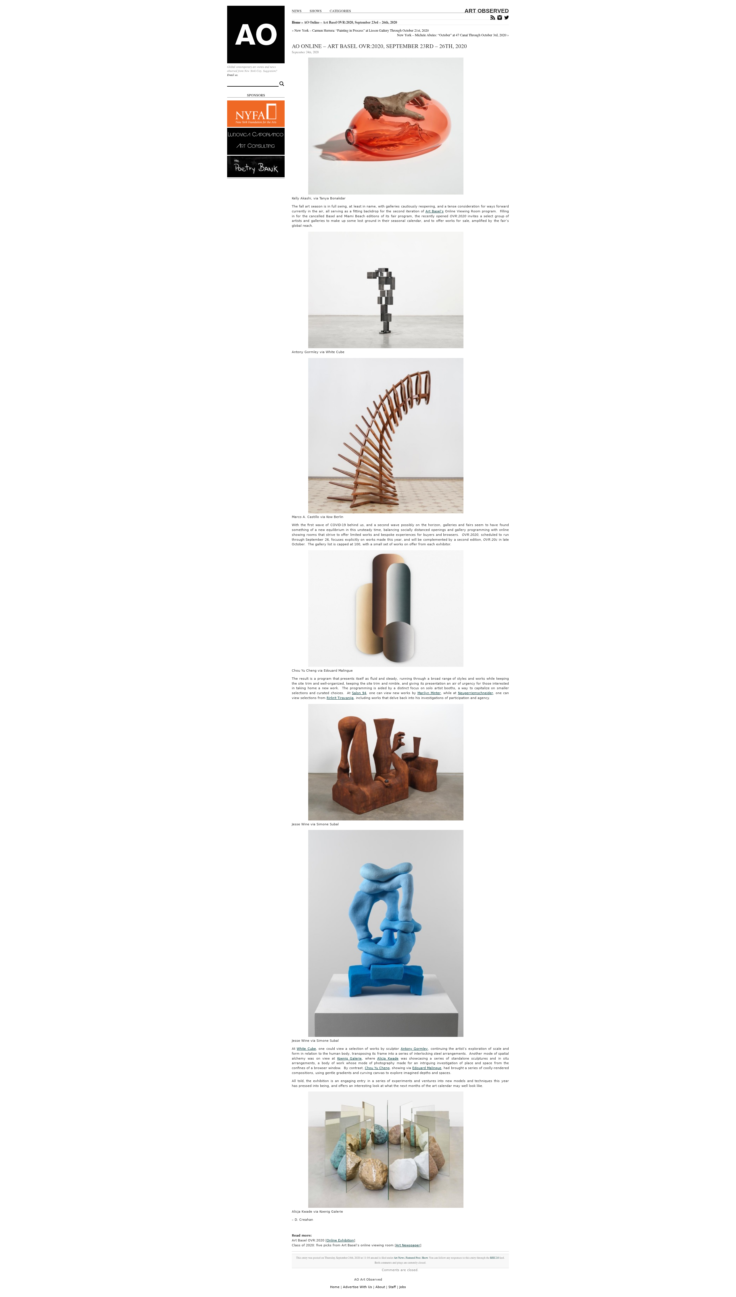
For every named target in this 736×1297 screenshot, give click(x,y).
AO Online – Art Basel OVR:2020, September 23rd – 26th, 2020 (379, 45)
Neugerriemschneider (475, 693)
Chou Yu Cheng (377, 1068)
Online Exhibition (340, 1240)
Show (425, 1258)
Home (296, 22)
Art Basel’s (434, 211)
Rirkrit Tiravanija (340, 698)
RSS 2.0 (494, 1258)
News (297, 11)
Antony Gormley (414, 1049)
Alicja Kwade (387, 1058)
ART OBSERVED (487, 11)
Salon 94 (359, 693)
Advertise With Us (357, 1287)
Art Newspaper (408, 1245)
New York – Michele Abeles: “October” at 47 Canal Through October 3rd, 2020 (451, 35)
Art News (399, 1258)
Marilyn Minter (429, 693)
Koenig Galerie (349, 1058)
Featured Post (413, 1258)
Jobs (402, 1287)
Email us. (232, 75)
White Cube (306, 1049)
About (380, 1287)
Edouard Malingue (426, 1068)
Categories (340, 11)
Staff (392, 1287)
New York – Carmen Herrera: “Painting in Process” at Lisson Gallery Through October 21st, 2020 (361, 30)
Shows (316, 11)
